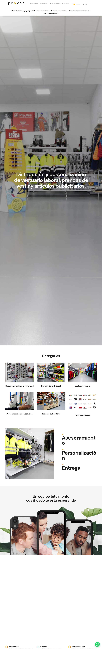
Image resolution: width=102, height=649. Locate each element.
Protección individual (44, 11)
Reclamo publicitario (51, 13)
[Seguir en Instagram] (86, 4)
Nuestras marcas (82, 415)
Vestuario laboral (59, 11)
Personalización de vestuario (79, 11)
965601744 (34, 3)
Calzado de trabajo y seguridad (23, 11)
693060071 (44, 3)
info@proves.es (55, 3)
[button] (97, 644)
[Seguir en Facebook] (83, 4)
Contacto (66, 3)
